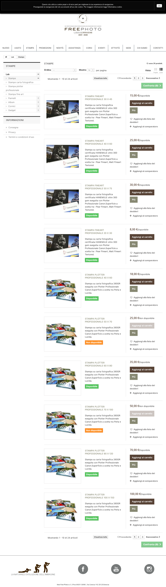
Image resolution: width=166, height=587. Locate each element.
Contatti (158, 48)
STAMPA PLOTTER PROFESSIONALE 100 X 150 (99, 496)
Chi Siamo (142, 48)
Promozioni (45, 48)
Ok (159, 6)
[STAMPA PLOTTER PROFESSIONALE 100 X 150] (62, 510)
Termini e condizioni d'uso (21, 137)
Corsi (89, 48)
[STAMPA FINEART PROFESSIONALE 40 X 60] (62, 156)
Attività (115, 48)
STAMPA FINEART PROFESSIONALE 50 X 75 (98, 187)
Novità (59, 48)
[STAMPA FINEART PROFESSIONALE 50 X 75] (62, 201)
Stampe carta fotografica (20, 82)
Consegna (13, 127)
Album (11, 102)
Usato (17, 48)
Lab (7, 74)
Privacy (12, 132)
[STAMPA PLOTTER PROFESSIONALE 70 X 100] (62, 422)
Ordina (47, 70)
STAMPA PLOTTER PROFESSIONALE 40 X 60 (98, 276)
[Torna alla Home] (6, 57)
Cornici (11, 106)
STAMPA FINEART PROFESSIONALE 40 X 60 (98, 142)
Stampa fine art (16, 94)
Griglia (155, 72)
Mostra (82, 70)
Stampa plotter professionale (14, 88)
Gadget (12, 110)
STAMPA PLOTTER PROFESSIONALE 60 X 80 (98, 364)
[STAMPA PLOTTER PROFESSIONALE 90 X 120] (62, 466)
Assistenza (74, 48)
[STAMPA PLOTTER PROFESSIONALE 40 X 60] (62, 290)
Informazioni (15, 120)
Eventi (101, 48)
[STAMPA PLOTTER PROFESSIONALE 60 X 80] (62, 378)
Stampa (30, 48)
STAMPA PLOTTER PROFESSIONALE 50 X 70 (98, 320)
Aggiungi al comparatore (145, 126)
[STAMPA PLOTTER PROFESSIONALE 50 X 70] (62, 334)
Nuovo (5, 48)
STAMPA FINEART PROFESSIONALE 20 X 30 (98, 231)
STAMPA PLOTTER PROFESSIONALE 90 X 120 (99, 452)
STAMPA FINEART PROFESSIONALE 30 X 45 (98, 98)
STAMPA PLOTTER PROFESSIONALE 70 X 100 (99, 408)
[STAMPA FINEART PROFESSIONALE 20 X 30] (62, 245)
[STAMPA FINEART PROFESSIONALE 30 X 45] (62, 111)
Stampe (12, 78)
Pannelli (12, 98)
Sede (128, 48)
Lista (161, 72)
